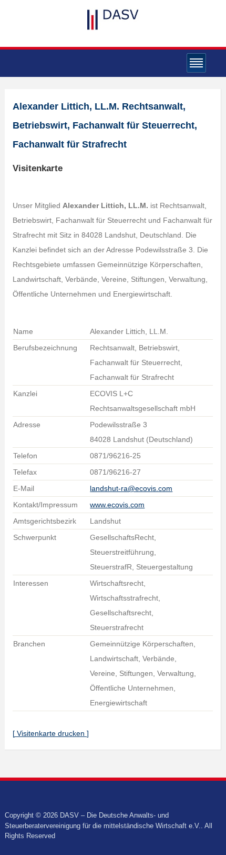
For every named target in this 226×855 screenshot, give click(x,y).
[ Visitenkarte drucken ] (51, 733)
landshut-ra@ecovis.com (131, 488)
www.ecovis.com (117, 504)
